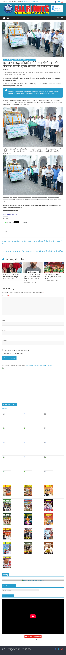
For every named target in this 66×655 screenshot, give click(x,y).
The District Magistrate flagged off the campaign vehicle (47, 72)
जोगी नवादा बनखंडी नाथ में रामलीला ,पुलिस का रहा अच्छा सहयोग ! (53, 276)
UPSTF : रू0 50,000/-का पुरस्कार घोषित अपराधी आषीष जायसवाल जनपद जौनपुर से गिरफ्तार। (32, 277)
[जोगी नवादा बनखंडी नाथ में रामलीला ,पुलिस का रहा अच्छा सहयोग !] (54, 263)
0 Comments (27, 72)
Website (4, 340)
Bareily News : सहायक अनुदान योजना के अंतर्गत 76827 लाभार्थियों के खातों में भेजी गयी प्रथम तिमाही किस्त (32, 252)
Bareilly (25, 59)
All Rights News (17, 59)
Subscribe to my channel (34, 636)
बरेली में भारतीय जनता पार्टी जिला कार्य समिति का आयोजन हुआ (12, 276)
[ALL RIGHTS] (4, 18)
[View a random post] (62, 18)
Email (4, 330)
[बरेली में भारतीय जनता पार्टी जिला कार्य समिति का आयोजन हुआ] (12, 263)
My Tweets (5, 408)
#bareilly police (8, 59)
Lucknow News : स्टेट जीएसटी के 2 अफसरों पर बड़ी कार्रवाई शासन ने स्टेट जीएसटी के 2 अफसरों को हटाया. (32, 242)
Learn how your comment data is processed (39, 365)
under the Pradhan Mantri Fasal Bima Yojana (14, 74)
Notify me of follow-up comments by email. (16, 350)
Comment (5, 296)
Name (4, 320)
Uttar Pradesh (32, 59)
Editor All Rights (18, 72)
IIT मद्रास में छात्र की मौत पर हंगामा (30, 1)
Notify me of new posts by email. (14, 353)
